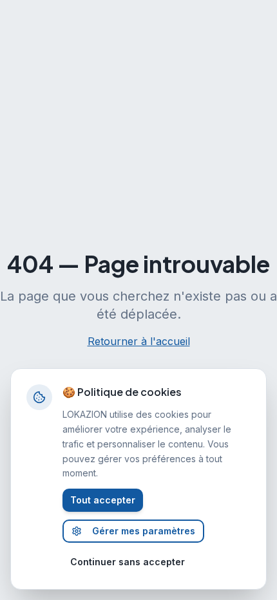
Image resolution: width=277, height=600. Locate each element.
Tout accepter (102, 499)
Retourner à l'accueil (139, 341)
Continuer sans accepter (127, 561)
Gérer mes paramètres (143, 530)
